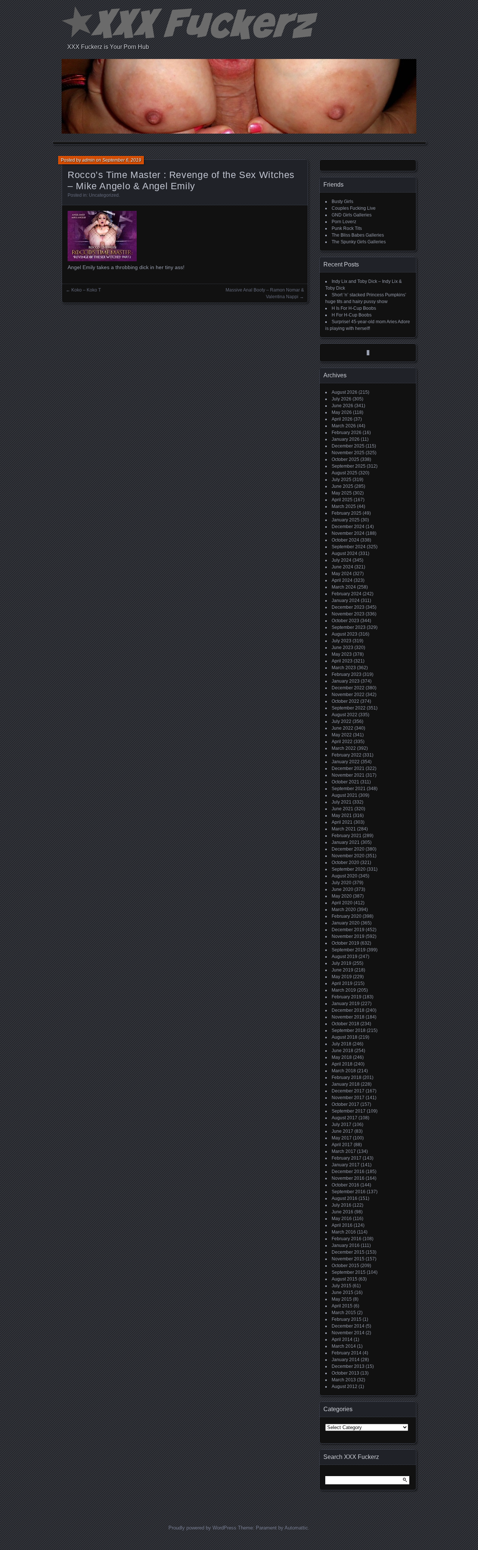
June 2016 (342, 1211)
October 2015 (345, 1265)
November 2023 (348, 614)
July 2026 (341, 399)
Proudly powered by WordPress (202, 1528)
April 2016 (342, 1225)
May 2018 (342, 1057)
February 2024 (346, 593)
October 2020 (345, 862)
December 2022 (348, 687)
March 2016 (344, 1232)
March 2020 (344, 909)
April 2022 (342, 741)
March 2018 (344, 1070)
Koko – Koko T (86, 290)
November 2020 (348, 855)
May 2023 (342, 654)
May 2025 (342, 493)
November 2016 (348, 1178)
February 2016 (346, 1238)
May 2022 (342, 734)
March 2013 (344, 1379)
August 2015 (344, 1279)
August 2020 (344, 876)
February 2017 (346, 1158)
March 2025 (344, 506)
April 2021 (342, 822)
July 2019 (341, 963)
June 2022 (342, 728)
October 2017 (345, 1104)
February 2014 (346, 1353)
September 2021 (349, 788)
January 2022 (346, 761)
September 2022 (349, 708)
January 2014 (346, 1359)
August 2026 (344, 392)
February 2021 (346, 835)
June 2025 (342, 486)
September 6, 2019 (121, 160)
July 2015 (341, 1285)
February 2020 (346, 916)
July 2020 (341, 882)
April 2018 (342, 1064)
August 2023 (344, 634)
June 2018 (342, 1050)
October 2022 (345, 701)
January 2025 (346, 520)
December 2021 (348, 768)
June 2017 (342, 1131)
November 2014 (348, 1332)
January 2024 (346, 600)
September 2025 (349, 466)
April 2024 (342, 580)
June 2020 (342, 889)
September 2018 (349, 1030)
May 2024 (342, 573)
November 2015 (348, 1258)
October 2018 (345, 1023)
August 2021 (344, 795)
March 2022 (344, 748)
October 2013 (345, 1373)
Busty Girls (342, 201)
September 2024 (349, 546)
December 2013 (348, 1366)
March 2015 (344, 1312)
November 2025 (348, 452)
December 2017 (348, 1091)
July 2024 (341, 560)
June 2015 (342, 1292)
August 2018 (344, 1037)
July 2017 (341, 1124)
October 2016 (345, 1185)
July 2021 (341, 802)
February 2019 (346, 996)
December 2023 (348, 607)
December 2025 (348, 446)
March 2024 (344, 587)
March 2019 (344, 990)
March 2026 (344, 425)
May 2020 (342, 896)
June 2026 (342, 405)
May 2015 (342, 1299)
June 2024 (342, 567)
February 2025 (346, 513)
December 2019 (348, 929)
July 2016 (341, 1205)
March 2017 (344, 1151)
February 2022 (346, 755)
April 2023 (342, 661)
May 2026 (342, 412)
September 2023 (349, 627)
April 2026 (342, 419)
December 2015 (348, 1252)
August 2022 (344, 714)
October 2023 (345, 620)
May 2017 (342, 1138)
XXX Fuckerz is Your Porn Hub (108, 47)
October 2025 (345, 459)
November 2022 (348, 694)
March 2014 (344, 1346)
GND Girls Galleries (352, 215)
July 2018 (341, 1044)
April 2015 (342, 1306)
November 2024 (348, 533)
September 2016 (349, 1191)
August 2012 (344, 1386)
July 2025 (341, 479)
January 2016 (346, 1245)
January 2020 (346, 923)
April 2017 (342, 1144)
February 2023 (346, 674)
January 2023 (346, 681)
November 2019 (348, 936)
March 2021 (344, 829)
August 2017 (344, 1117)
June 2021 (342, 808)
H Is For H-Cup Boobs (354, 308)
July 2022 (341, 721)
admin (88, 160)
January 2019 (346, 1003)
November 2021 (348, 775)
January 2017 (346, 1164)
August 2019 (344, 956)
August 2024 (344, 553)
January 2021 (346, 842)
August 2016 (344, 1198)
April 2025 (342, 499)
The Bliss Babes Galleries (358, 235)
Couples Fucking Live (354, 208)
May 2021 (342, 815)
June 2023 (342, 647)
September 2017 (349, 1111)
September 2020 (349, 869)
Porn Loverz (344, 221)
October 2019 (345, 943)
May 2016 (342, 1218)
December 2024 (348, 526)
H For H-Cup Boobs (352, 315)
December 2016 (348, 1171)
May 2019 (342, 976)
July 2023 (341, 640)
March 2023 (344, 667)
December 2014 (348, 1326)
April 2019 (342, 983)
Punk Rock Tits (347, 228)
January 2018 (346, 1084)
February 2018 (346, 1077)
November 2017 (348, 1097)
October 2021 (345, 782)
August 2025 (344, 472)
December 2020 (348, 849)
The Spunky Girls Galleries (359, 241)
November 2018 (348, 1017)
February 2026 (346, 432)
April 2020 (342, 902)
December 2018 (348, 1010)
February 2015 (346, 1319)
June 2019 (342, 970)
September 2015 (349, 1272)
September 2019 (349, 949)
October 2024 (345, 540)
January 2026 (346, 439)
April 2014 (342, 1339)
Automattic (296, 1528)
